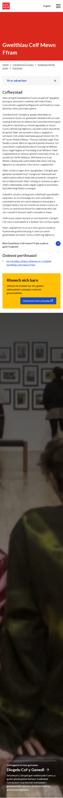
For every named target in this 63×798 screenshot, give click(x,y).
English (47, 6)
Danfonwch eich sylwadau (36, 300)
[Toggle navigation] (58, 6)
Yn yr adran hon (16, 80)
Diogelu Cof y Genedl (25, 769)
